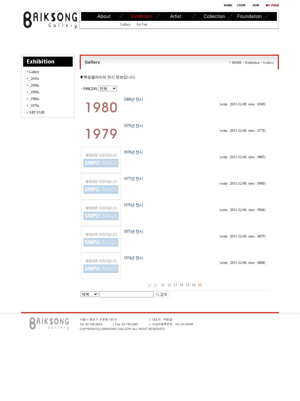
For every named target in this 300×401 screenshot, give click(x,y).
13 (175, 285)
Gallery (125, 24)
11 (163, 285)
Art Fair (141, 24)
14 (181, 285)
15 (187, 285)
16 (193, 285)
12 (169, 285)
